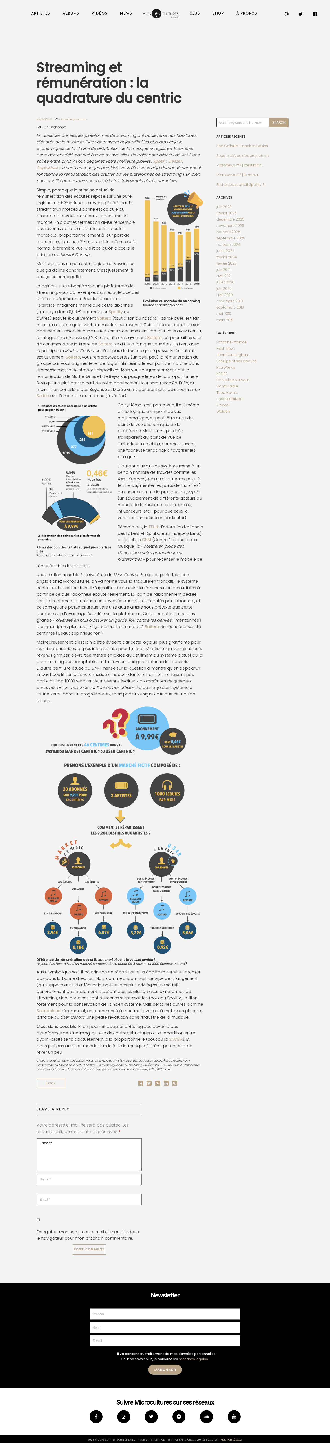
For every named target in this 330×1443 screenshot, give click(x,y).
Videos (222, 405)
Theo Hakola (227, 392)
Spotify (159, 161)
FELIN (153, 527)
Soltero (104, 318)
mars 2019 (224, 320)
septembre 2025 (230, 238)
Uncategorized (229, 398)
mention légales (232, 1439)
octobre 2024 (228, 244)
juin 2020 (224, 288)
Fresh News (225, 348)
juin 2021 (223, 269)
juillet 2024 (225, 250)
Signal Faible (227, 386)
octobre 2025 (228, 232)
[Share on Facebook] (140, 1084)
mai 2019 (223, 313)
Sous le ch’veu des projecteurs (243, 155)
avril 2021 (223, 276)
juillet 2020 (225, 282)
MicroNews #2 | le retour (237, 174)
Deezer (175, 161)
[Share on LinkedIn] (166, 1084)
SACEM (176, 1039)
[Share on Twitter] (149, 1084)
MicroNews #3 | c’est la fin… (240, 165)
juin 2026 (224, 206)
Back (51, 1083)
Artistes (40, 13)
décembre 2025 (230, 219)
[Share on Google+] (157, 1084)
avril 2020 (224, 294)
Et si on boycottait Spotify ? (240, 184)
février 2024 (226, 257)
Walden (223, 411)
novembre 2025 (230, 225)
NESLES (222, 373)
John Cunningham (232, 354)
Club (194, 13)
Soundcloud (49, 1011)
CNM (146, 539)
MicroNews (225, 367)
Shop (218, 13)
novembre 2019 (229, 301)
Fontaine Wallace (231, 342)
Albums (71, 13)
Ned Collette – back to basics (242, 145)
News (126, 13)
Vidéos (99, 13)
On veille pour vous (73, 119)
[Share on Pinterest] (174, 1084)
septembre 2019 (230, 307)
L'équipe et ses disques (236, 361)
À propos (246, 13)
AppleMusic (48, 167)
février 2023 (226, 263)
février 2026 (226, 213)
